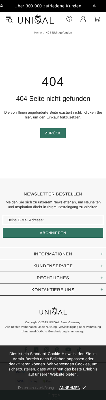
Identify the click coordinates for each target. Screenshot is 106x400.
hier (28, 117)
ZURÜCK (53, 133)
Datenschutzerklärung (36, 388)
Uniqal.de (36, 19)
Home (38, 32)
